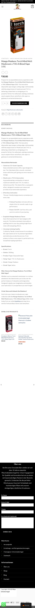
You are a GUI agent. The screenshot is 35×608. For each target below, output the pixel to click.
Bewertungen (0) (6, 128)
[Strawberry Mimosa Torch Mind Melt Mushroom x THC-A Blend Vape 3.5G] (9, 324)
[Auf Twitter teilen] (9, 113)
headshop (18, 301)
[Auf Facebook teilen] (6, 113)
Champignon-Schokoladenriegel (13, 552)
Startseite (5, 58)
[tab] (17, 124)
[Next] (34, 388)
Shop (5, 571)
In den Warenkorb (19, 103)
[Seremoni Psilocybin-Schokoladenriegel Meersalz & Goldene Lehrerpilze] (26, 324)
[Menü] (2, 6)
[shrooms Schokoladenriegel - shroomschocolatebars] (17, 6)
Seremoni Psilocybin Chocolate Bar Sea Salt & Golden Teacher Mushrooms (26, 337)
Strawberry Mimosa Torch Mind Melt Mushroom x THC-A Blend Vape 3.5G (8, 337)
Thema (3, 509)
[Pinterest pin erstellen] (15, 113)
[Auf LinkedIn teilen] (19, 113)
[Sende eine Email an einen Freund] (12, 113)
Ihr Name (4, 495)
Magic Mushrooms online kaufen (21, 58)
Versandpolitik (8, 544)
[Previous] (1, 388)
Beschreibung (6, 124)
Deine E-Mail (5, 502)
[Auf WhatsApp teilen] (3, 113)
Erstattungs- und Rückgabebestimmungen (17, 548)
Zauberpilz (7, 555)
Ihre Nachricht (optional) (9, 516)
